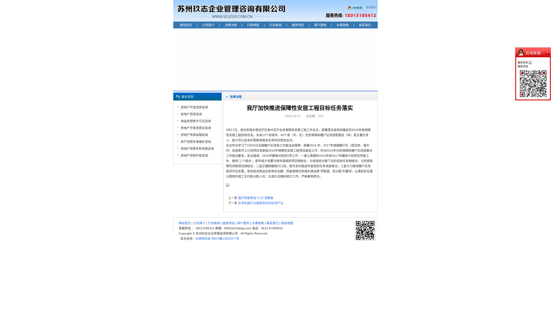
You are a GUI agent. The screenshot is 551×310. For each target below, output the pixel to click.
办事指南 (343, 25)
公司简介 (208, 25)
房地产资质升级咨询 (194, 155)
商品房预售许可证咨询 (196, 121)
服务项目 (298, 25)
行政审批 (253, 25)
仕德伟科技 (202, 238)
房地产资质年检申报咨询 (197, 148)
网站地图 (287, 223)
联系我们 (371, 7)
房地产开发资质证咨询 (196, 128)
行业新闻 (275, 25)
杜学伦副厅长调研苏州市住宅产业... (262, 203)
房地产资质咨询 (191, 114)
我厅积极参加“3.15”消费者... (257, 198)
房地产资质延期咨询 (194, 134)
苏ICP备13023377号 (225, 238)
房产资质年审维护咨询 (196, 141)
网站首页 (186, 25)
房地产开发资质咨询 (194, 107)
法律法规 (231, 25)
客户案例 (320, 25)
